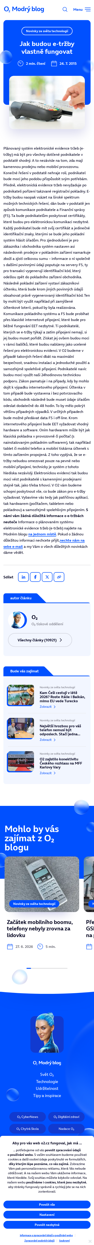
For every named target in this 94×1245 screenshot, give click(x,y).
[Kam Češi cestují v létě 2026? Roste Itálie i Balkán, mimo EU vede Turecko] (47, 699)
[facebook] (35, 577)
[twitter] (47, 577)
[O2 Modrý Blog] (24, 9)
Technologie (47, 1082)
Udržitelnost (47, 1089)
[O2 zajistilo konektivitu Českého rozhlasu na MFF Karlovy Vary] (47, 761)
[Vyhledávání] (65, 9)
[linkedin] (23, 577)
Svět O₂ (47, 1074)
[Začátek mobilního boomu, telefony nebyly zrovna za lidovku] (42, 903)
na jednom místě (42, 534)
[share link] (59, 577)
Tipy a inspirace (47, 1096)
